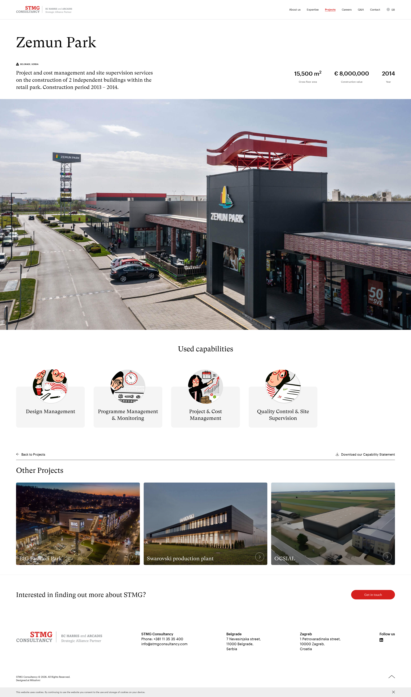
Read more (50, 372)
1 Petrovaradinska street (320, 639)
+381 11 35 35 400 (168, 639)
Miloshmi (35, 680)
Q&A (361, 9)
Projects (330, 9)
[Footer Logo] (59, 637)
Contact (375, 9)
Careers (347, 9)
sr (393, 9)
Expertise (313, 9)
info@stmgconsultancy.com (164, 644)
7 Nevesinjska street (243, 639)
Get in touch (373, 595)
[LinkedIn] (381, 640)
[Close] (393, 692)
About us (295, 9)
